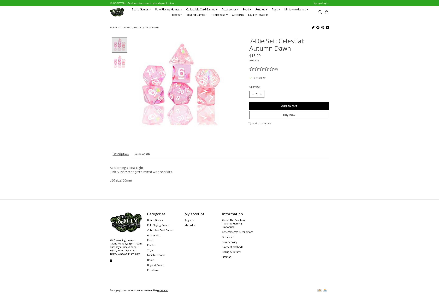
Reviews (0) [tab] (142, 154)
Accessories (154, 235)
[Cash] (319, 290)
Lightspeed (162, 290)
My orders (190, 225)
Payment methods (232, 247)
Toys (150, 250)
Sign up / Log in (320, 3)
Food (150, 240)
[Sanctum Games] (117, 12)
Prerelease (153, 270)
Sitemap (226, 257)
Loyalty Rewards (258, 15)
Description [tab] (121, 154)
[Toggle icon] (320, 12)
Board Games (155, 220)
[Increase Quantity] (260, 94)
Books (150, 260)
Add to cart (289, 106)
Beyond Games (155, 265)
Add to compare (261, 123)
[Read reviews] (261, 69)
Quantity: (254, 86)
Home (113, 27)
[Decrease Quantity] (253, 94)
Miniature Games (157, 255)
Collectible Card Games (160, 230)
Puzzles (151, 245)
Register (189, 220)
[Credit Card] (325, 290)
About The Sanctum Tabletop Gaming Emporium (233, 223)
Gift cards (238, 15)
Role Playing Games (158, 225)
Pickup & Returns (231, 252)
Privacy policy (229, 242)
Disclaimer (228, 237)
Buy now (289, 115)
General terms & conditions (237, 232)
